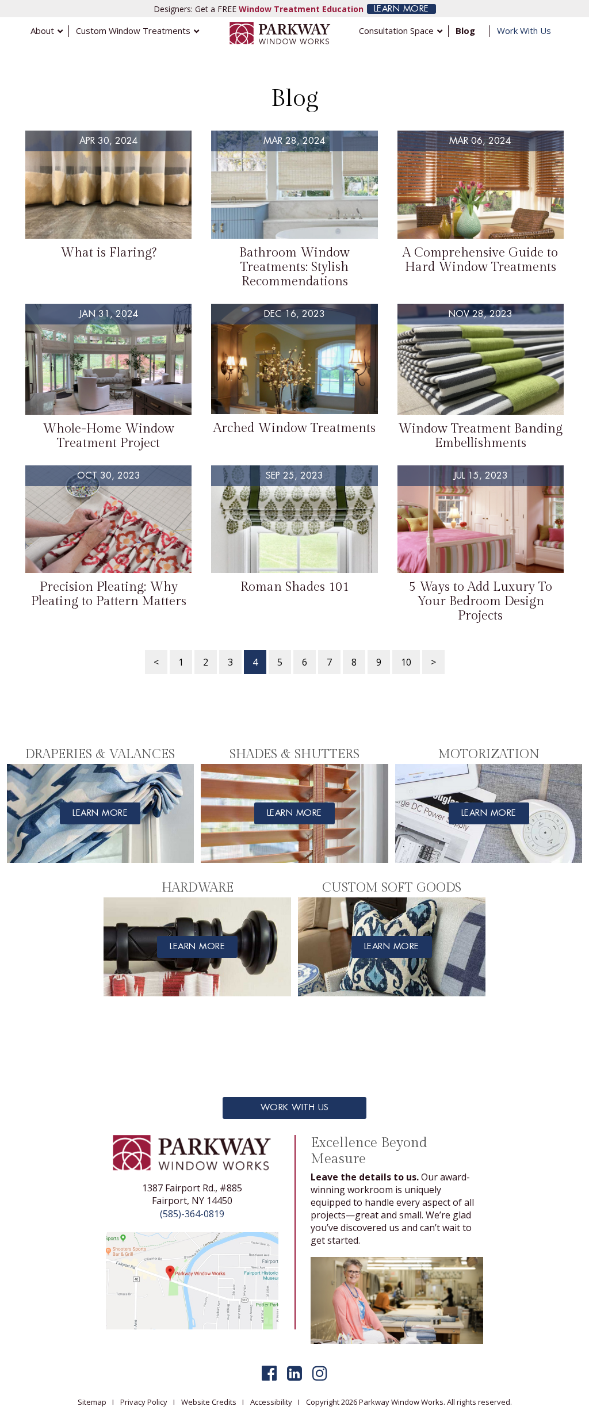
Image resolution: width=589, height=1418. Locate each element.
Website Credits (208, 1402)
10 (406, 662)
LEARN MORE (401, 9)
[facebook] (269, 1373)
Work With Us (295, 1107)
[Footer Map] (192, 1280)
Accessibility (271, 1402)
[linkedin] (294, 1373)
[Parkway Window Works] (280, 32)
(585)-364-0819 (192, 1213)
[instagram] (319, 1373)
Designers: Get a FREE (259, 8)
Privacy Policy (143, 1402)
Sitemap (92, 1402)
